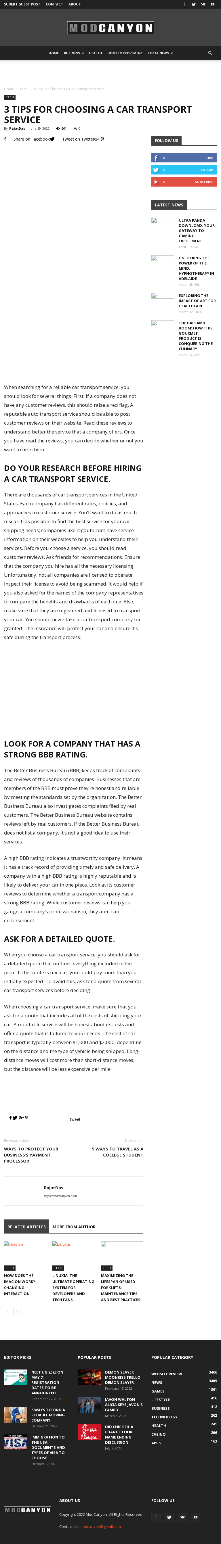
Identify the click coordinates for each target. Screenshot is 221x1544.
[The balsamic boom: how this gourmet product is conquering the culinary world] (162, 328)
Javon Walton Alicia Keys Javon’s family (124, 1404)
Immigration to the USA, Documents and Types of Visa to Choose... (48, 1447)
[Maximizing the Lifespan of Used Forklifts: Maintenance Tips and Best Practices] (122, 1255)
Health (95, 53)
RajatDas (17, 128)
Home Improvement (125, 53)
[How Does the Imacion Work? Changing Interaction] (25, 1255)
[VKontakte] (203, 4)
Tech (23, 89)
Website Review (166, 1373)
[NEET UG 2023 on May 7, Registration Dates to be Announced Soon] (15, 1377)
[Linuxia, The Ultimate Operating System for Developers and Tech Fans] (73, 1255)
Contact (54, 4)
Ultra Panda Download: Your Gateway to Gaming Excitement (197, 230)
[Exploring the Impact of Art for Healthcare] (162, 301)
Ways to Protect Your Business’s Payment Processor (31, 1155)
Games (158, 1391)
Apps (156, 1442)
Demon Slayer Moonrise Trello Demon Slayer (122, 1377)
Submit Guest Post (22, 4)
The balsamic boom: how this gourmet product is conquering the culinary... (196, 335)
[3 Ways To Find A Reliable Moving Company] (15, 1415)
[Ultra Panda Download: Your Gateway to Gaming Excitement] (162, 226)
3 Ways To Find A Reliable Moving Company (48, 1415)
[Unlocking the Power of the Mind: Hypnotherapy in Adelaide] (162, 263)
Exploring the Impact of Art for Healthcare (197, 300)
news (156, 1382)
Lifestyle (160, 1399)
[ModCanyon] (110, 27)
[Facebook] (184, 4)
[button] (210, 53)
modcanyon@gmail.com (100, 1526)
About (74, 4)
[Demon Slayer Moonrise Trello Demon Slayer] (89, 1377)
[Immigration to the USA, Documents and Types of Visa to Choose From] (15, 1442)
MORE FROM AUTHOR (74, 1227)
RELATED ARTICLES (26, 1227)
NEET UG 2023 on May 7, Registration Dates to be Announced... (47, 1382)
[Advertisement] (110, 73)
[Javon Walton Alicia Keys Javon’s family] (89, 1405)
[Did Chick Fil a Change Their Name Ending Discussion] (89, 1432)
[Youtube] (212, 4)
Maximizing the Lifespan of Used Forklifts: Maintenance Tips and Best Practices (120, 1287)
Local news (158, 53)
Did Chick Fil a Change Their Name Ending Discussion (119, 1434)
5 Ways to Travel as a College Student (117, 1152)
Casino (158, 1434)
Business (72, 53)
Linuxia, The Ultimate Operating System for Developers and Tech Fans (73, 1287)
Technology (164, 1417)
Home (54, 53)
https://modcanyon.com (60, 1196)
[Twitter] (193, 4)
